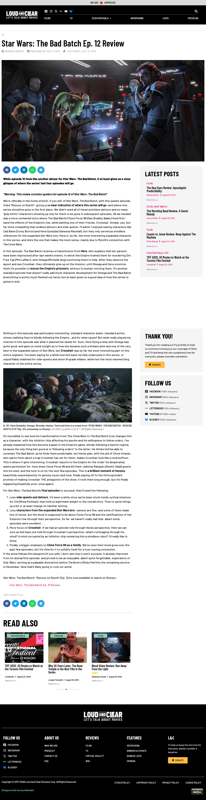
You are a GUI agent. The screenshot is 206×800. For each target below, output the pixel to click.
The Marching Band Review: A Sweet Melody (167, 212)
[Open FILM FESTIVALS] (110, 18)
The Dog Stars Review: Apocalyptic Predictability (166, 189)
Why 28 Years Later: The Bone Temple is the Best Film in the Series (65, 669)
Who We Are (51, 745)
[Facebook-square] (46, 11)
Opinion (131, 761)
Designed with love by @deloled (18, 790)
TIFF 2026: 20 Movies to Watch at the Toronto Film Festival (24, 667)
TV (3, 34)
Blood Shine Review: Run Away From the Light (109, 667)
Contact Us (50, 756)
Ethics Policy (122, 782)
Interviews (133, 745)
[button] (196, 11)
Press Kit (49, 750)
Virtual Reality (95, 756)
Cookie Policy (193, 782)
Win (88, 761)
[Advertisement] (67, 308)
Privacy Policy (170, 782)
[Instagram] (51, 11)
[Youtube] (66, 11)
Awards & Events (136, 750)
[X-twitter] (56, 11)
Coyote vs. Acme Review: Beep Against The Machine (171, 235)
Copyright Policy (146, 782)
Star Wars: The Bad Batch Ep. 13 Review (35, 585)
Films (89, 745)
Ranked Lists (134, 756)
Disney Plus (16, 595)
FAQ (46, 761)
